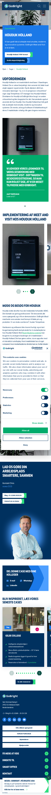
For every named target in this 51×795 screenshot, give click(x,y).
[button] (25, 206)
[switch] (44, 398)
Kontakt (7, 773)
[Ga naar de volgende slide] (32, 291)
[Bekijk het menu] (45, 6)
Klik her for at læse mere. (14, 790)
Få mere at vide (10, 753)
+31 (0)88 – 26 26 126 (19, 713)
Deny (25, 445)
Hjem (4, 69)
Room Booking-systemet (31, 333)
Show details (37, 423)
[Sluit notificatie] (48, 777)
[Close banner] (47, 348)
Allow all (25, 430)
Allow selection (25, 438)
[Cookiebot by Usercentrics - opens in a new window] (32, 348)
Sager (11, 69)
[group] (23, 254)
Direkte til (8, 760)
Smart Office (9, 767)
